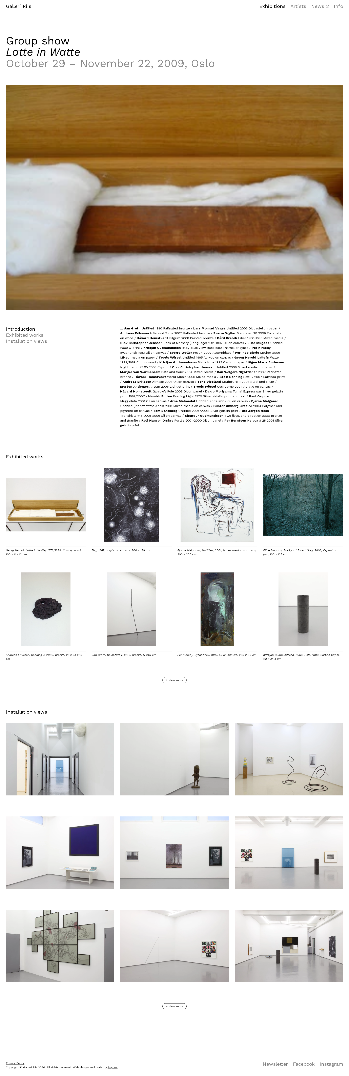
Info (338, 6)
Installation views (26, 341)
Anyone (113, 1067)
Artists (298, 6)
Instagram (331, 1064)
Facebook (304, 1064)
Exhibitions (272, 6)
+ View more (174, 680)
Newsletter (275, 1064)
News (317, 6)
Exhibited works (24, 335)
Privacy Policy (15, 1063)
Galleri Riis (18, 6)
